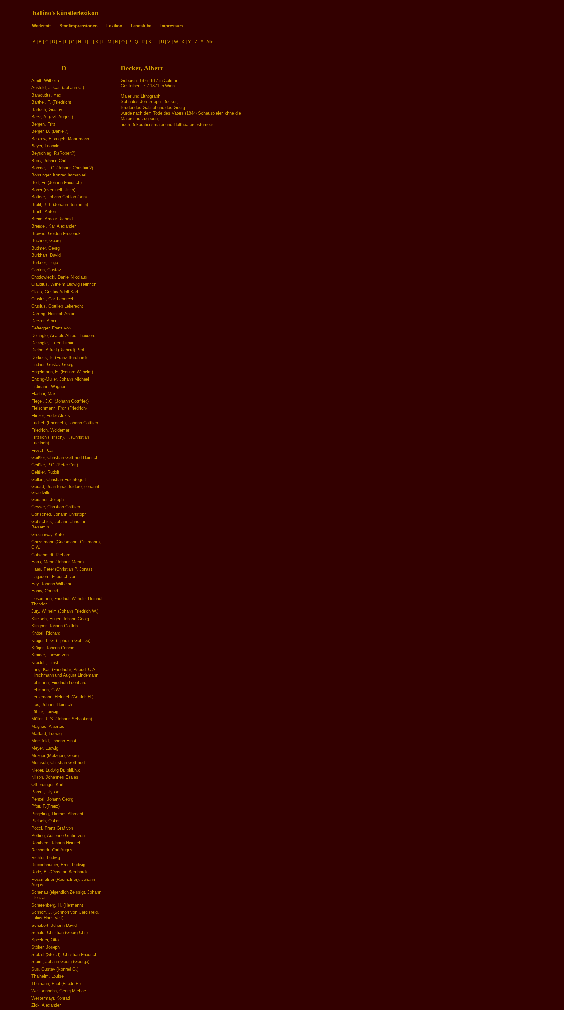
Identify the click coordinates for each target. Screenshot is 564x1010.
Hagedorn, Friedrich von (53, 576)
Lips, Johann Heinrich (51, 704)
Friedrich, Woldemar (50, 430)
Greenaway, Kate (47, 534)
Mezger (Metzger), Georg (55, 755)
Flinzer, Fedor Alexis (50, 415)
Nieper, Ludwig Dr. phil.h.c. (56, 770)
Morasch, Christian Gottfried (58, 762)
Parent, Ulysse (45, 791)
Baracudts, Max (46, 95)
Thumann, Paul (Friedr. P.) (56, 983)
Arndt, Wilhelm (45, 80)
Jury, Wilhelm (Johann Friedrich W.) (64, 611)
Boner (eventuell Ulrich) (53, 189)
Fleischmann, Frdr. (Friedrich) (59, 408)
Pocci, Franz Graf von (52, 828)
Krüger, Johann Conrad (52, 647)
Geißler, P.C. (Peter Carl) (54, 464)
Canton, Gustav (46, 270)
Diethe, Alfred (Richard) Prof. (58, 349)
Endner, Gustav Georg (52, 364)
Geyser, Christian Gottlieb (55, 506)
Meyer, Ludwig (44, 748)
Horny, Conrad (44, 591)
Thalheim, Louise (47, 976)
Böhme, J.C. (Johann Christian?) (62, 167)
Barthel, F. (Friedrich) (51, 102)
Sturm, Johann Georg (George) (60, 961)
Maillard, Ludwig (46, 733)
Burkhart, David (46, 255)
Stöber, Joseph (45, 947)
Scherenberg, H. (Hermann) (57, 905)
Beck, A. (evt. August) (52, 117)
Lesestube (141, 25)
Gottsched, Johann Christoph (58, 514)
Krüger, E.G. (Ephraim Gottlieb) (60, 640)
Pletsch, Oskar (45, 821)
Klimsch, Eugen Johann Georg (60, 618)
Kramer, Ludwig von (50, 654)
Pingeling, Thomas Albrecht (57, 813)
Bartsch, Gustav (46, 109)
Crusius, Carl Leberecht (53, 299)
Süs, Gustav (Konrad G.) (54, 969)
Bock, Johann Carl (48, 160)
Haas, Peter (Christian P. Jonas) (61, 569)
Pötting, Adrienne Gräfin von (58, 835)
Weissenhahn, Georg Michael (59, 990)
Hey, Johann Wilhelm (51, 583)
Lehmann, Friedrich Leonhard (58, 682)
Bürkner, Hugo (44, 262)
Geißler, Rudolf (45, 472)
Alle (209, 41)
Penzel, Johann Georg (52, 799)
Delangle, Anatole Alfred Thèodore (63, 335)
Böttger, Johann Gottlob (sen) (59, 196)
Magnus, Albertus (47, 726)
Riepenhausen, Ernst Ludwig (58, 864)
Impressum (171, 25)
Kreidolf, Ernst (44, 662)
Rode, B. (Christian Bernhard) (59, 871)
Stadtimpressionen (78, 25)
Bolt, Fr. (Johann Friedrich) (56, 182)
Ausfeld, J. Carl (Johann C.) (57, 87)
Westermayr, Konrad (50, 998)
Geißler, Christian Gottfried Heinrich (64, 457)
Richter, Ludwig (45, 857)
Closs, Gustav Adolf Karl (54, 291)
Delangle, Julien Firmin (52, 342)
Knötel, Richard (45, 633)
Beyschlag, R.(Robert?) (53, 153)
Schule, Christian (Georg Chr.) (59, 932)
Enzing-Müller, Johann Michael (60, 379)
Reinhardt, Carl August (52, 850)
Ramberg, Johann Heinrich (56, 842)
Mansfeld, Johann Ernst (53, 740)
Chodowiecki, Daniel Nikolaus (59, 277)
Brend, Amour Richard (52, 218)
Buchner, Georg (46, 240)
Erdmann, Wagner (48, 386)
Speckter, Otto (45, 939)
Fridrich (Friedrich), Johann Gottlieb (64, 423)
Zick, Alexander (46, 1005)
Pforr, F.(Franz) (45, 806)
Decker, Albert (44, 320)
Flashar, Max (43, 393)
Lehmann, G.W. (46, 689)
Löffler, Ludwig (44, 711)
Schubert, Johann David (54, 925)
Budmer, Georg (45, 248)
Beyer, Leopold (45, 146)
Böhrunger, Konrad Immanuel (58, 175)
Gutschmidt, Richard (50, 554)
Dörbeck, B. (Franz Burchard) (59, 357)
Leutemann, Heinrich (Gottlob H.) (62, 697)
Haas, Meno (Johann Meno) (57, 561)
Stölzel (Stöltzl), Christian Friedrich (64, 954)
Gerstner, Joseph (47, 499)
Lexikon (114, 25)
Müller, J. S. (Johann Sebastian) (61, 718)
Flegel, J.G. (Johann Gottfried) (60, 401)
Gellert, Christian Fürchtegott (58, 479)
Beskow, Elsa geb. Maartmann (60, 138)
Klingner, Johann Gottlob (54, 625)
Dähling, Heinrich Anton (53, 313)
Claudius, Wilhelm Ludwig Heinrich (63, 284)
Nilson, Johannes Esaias (54, 777)
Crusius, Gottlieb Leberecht (57, 306)
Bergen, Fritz (43, 124)
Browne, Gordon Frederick (56, 233)
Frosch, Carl (43, 450)
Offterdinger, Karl (47, 784)
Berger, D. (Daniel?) (49, 131)
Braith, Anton (43, 211)
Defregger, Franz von (51, 328)
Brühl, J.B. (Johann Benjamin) (59, 204)
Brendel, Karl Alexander (53, 226)
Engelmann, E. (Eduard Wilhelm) (62, 371)
